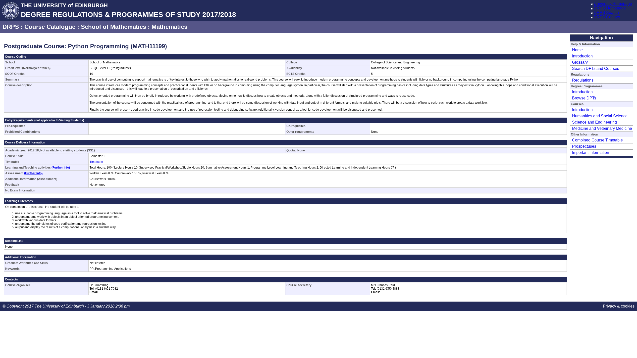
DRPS (10, 26)
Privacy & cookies (619, 306)
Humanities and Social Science (600, 116)
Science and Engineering (594, 122)
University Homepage (613, 3)
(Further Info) (61, 167)
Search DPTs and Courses (595, 68)
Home (577, 50)
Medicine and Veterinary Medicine (602, 128)
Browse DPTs (584, 98)
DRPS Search (606, 12)
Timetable (96, 162)
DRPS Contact (607, 17)
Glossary (580, 62)
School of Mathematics (113, 26)
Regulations (582, 80)
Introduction (582, 56)
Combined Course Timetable (597, 140)
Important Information (590, 152)
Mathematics (169, 26)
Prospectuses (584, 146)
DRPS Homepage (610, 8)
